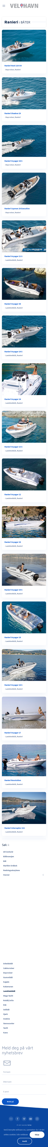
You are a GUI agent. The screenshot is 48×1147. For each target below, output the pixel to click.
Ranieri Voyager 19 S (13, 589)
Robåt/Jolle (8, 1000)
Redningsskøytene (11, 870)
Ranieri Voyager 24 (12, 399)
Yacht (5, 1028)
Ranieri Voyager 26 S (13, 161)
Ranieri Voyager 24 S (13, 351)
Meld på (10, 1101)
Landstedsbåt (11, 260)
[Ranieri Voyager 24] (24, 379)
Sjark (5, 1014)
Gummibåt (8, 977)
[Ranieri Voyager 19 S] (24, 569)
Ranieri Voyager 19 (12, 637)
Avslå (24, 1141)
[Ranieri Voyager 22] (24, 474)
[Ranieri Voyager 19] (24, 617)
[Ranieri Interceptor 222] (24, 807)
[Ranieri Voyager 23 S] (24, 426)
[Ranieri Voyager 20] (24, 522)
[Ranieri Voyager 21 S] (24, 236)
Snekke (6, 1018)
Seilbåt (6, 1009)
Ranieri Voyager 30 (12, 303)
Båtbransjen (8, 856)
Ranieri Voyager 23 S (13, 446)
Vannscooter (8, 1023)
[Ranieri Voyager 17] (24, 712)
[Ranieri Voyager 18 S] (24, 664)
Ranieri (18, 69)
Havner (6, 874)
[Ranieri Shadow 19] (24, 93)
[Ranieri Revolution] (24, 760)
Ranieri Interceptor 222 (14, 828)
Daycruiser (10, 69)
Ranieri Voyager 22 (12, 494)
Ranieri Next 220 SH (13, 65)
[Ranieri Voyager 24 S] (24, 331)
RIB (4, 1005)
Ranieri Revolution (12, 780)
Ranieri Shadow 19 (12, 113)
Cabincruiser (8, 968)
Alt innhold (8, 851)
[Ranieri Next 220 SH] (24, 45)
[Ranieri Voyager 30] (24, 283)
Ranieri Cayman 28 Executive (17, 208)
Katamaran (8, 986)
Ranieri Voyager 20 (12, 542)
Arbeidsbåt (8, 963)
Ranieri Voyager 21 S (13, 256)
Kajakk (6, 982)
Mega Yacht (8, 995)
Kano (5, 1032)
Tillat (37, 1135)
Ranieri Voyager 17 (12, 732)
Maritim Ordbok (10, 865)
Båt (4, 861)
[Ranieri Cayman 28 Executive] (24, 188)
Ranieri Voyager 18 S (13, 685)
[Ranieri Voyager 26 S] (24, 140)
